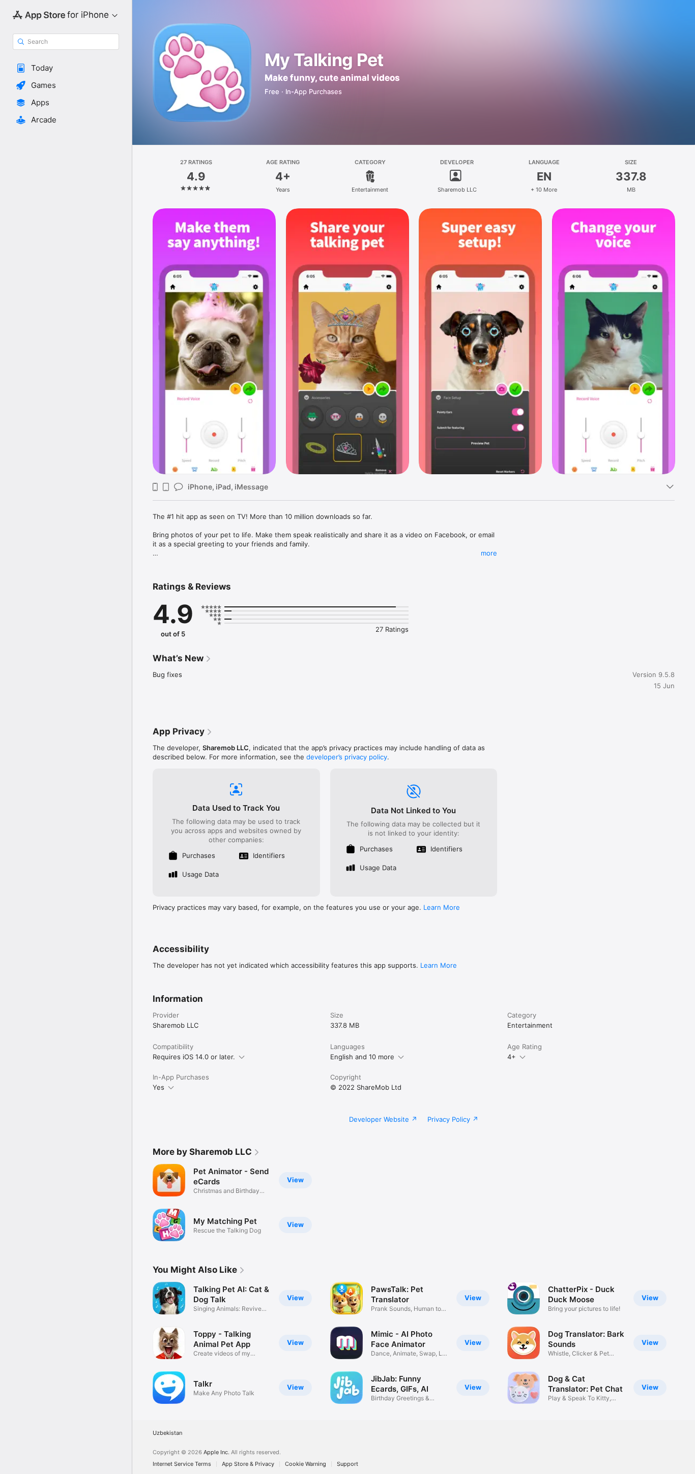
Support (347, 1464)
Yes (158, 1087)
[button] (66, 68)
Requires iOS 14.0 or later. (194, 1057)
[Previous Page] (142, 341)
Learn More (441, 907)
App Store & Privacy (248, 1464)
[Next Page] (685, 341)
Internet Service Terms (182, 1464)
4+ (511, 1057)
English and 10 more (362, 1057)
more (489, 553)
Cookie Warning (305, 1464)
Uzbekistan (167, 1433)
